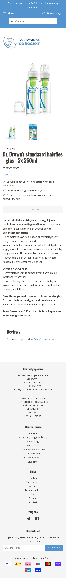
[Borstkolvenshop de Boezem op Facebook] (37, 519)
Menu (10, 13)
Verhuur (33, 486)
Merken (33, 477)
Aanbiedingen (33, 482)
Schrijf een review (44, 339)
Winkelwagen (54, 13)
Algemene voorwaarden (33, 449)
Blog (33, 494)
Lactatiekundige (33, 490)
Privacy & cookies (33, 457)
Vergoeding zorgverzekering (33, 437)
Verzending (33, 441)
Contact (33, 502)
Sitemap (33, 498)
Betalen (33, 433)
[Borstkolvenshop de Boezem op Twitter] (29, 519)
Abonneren (54, 547)
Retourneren (33, 445)
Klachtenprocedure (33, 453)
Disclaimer (33, 461)
